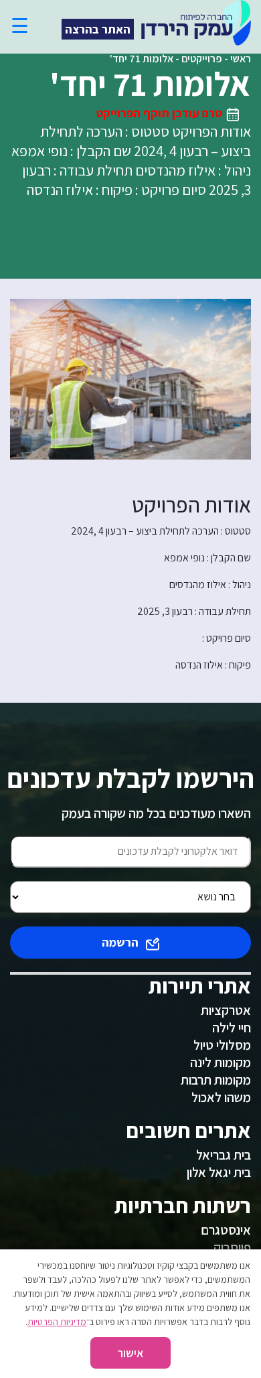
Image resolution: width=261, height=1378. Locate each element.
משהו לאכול (221, 1097)
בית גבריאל (223, 1155)
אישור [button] (130, 1353)
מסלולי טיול (222, 1045)
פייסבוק (232, 1247)
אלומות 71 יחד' (141, 59)
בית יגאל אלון (219, 1172)
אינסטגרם (226, 1230)
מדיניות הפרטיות (56, 1322)
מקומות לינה (220, 1062)
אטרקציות (226, 1010)
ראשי (240, 59)
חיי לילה (231, 1027)
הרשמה (120, 942)
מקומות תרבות (216, 1080)
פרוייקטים (201, 59)
